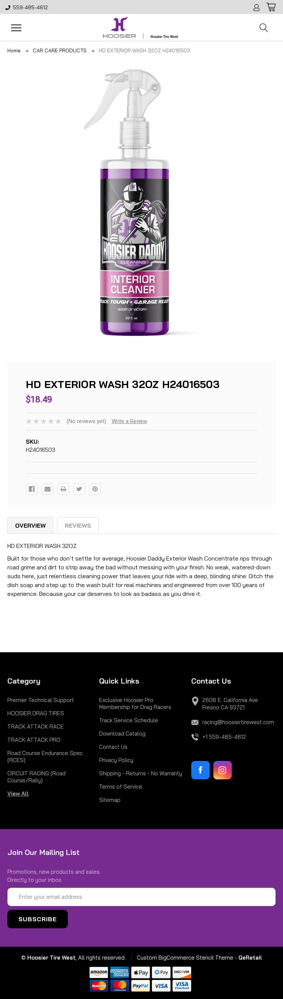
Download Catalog (122, 733)
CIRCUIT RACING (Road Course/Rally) (36, 777)
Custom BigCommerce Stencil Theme (185, 957)
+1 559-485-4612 (224, 736)
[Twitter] (79, 489)
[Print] (63, 489)
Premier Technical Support (40, 699)
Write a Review (129, 421)
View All (18, 793)
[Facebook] (32, 489)
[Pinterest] (95, 489)
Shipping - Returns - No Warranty (140, 773)
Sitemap (109, 799)
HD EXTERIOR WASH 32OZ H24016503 (144, 50)
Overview (30, 525)
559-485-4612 (30, 7)
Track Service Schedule (128, 720)
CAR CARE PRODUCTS (60, 50)
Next (270, 203)
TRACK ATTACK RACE (35, 726)
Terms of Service (120, 786)
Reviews (78, 525)
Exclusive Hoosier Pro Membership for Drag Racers (135, 703)
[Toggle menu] (16, 27)
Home (14, 50)
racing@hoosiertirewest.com (238, 722)
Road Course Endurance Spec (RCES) (45, 757)
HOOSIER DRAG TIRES (35, 713)
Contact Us (113, 746)
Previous (12, 203)
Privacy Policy (116, 760)
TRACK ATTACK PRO (33, 739)
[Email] (47, 489)
